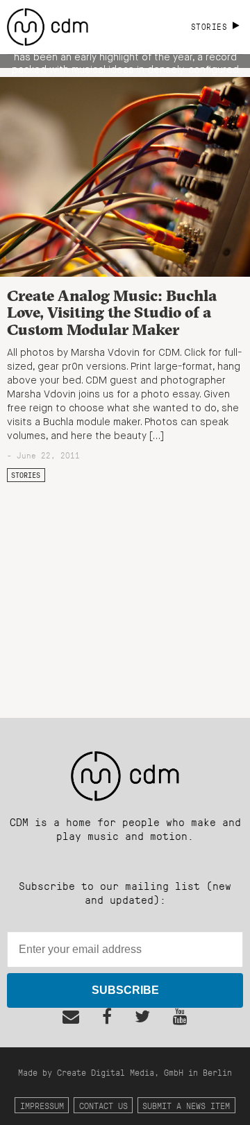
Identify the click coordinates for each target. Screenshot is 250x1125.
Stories (25, 475)
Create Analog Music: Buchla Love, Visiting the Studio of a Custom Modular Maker (112, 312)
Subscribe (125, 990)
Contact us (103, 1105)
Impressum (42, 1105)
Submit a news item (186, 1105)
